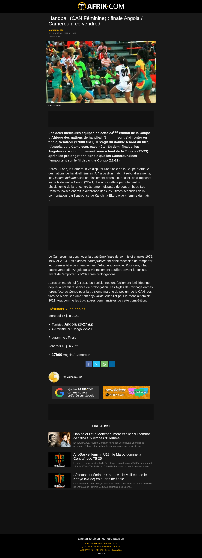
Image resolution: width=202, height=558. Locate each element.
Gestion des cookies (113, 550)
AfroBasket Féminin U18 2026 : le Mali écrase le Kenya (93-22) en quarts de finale (110, 477)
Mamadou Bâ (55, 30)
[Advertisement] (101, 119)
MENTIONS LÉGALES (111, 547)
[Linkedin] (112, 364)
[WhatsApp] (104, 364)
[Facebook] (89, 364)
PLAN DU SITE (110, 543)
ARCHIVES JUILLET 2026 (91, 550)
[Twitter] (96, 364)
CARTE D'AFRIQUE (93, 543)
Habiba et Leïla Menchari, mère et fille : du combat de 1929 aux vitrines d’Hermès (111, 436)
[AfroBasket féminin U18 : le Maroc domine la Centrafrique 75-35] (59, 460)
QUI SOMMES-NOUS (91, 547)
